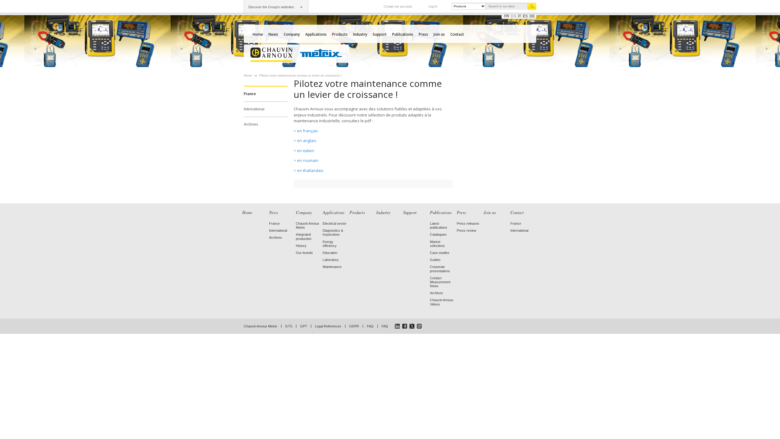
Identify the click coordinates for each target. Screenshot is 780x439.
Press (423, 34)
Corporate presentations (440, 269)
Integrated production (303, 236)
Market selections (437, 244)
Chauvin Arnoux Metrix (260, 326)
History (301, 246)
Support (380, 34)
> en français (306, 131)
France (250, 94)
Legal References (328, 326)
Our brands (304, 253)
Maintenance (332, 267)
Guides (435, 260)
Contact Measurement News (440, 282)
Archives (251, 124)
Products (340, 34)
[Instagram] (419, 326)
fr (506, 16)
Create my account (398, 6)
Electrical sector (334, 223)
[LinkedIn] (397, 326)
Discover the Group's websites (271, 7)
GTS (288, 326)
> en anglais (305, 140)
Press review (466, 230)
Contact (457, 34)
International (254, 109)
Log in (432, 6)
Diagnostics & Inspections (333, 232)
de (532, 16)
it (519, 16)
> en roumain (306, 160)
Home (258, 34)
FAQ (370, 326)
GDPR (354, 326)
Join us (439, 34)
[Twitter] (412, 326)
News (273, 34)
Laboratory (331, 260)
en (513, 16)
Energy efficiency (330, 244)
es (525, 16)
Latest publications (438, 225)
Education (330, 253)
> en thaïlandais (309, 170)
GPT (303, 326)
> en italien (304, 150)
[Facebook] (404, 326)
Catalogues (438, 234)
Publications (402, 34)
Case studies (439, 253)
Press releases (468, 223)
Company (292, 34)
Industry (360, 34)
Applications (316, 34)
